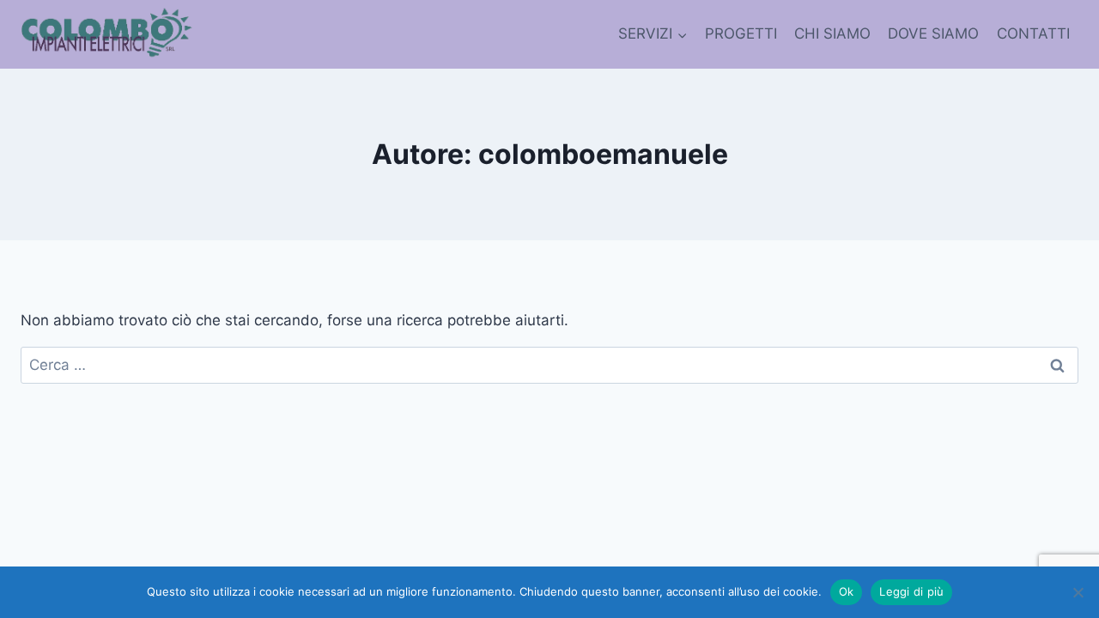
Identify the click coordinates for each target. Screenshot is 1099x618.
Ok (846, 591)
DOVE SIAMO (933, 33)
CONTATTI (1033, 33)
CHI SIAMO (832, 33)
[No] (1077, 592)
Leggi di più (911, 591)
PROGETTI (741, 33)
